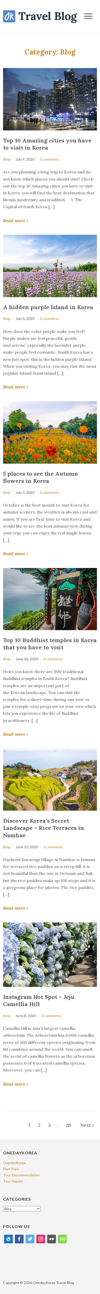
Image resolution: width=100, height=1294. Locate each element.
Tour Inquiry (13, 1181)
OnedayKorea (14, 1163)
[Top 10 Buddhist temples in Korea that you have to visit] (50, 598)
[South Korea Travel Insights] (40, 16)
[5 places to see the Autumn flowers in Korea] (50, 432)
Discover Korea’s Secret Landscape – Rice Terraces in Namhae (43, 828)
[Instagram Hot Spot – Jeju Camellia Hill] (50, 954)
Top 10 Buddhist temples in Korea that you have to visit (50, 644)
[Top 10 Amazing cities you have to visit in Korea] (50, 98)
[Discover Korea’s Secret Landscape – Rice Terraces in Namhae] (50, 779)
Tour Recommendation (21, 1175)
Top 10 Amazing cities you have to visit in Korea (47, 144)
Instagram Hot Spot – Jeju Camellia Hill (38, 1000)
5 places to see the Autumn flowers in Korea (40, 477)
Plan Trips (11, 1169)
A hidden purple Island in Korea (48, 307)
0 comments (49, 159)
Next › (87, 1125)
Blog (6, 159)
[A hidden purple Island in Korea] (50, 265)
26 (68, 1125)
